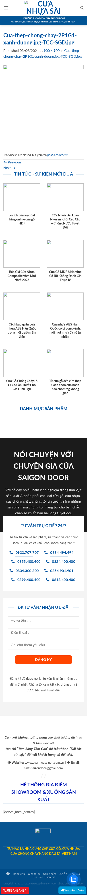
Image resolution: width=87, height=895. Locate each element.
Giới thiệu (34, 874)
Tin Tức (38, 877)
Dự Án (63, 874)
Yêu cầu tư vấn (74, 890)
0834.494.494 (16, 890)
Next (9, 168)
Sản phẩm (49, 874)
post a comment (57, 155)
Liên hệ (50, 877)
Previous (12, 162)
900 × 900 (52, 51)
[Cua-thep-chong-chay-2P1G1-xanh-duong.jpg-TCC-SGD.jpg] (43, 105)
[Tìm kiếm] (82, 8)
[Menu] (6, 7)
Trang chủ (18, 874)
